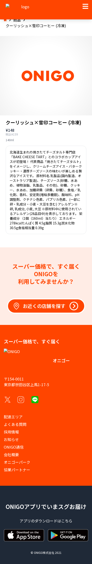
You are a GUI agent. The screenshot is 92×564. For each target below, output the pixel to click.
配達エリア (13, 417)
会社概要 (11, 454)
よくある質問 (15, 424)
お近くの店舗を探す (44, 305)
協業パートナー (17, 469)
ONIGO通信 (14, 447)
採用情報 (11, 432)
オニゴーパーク (17, 462)
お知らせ (11, 439)
